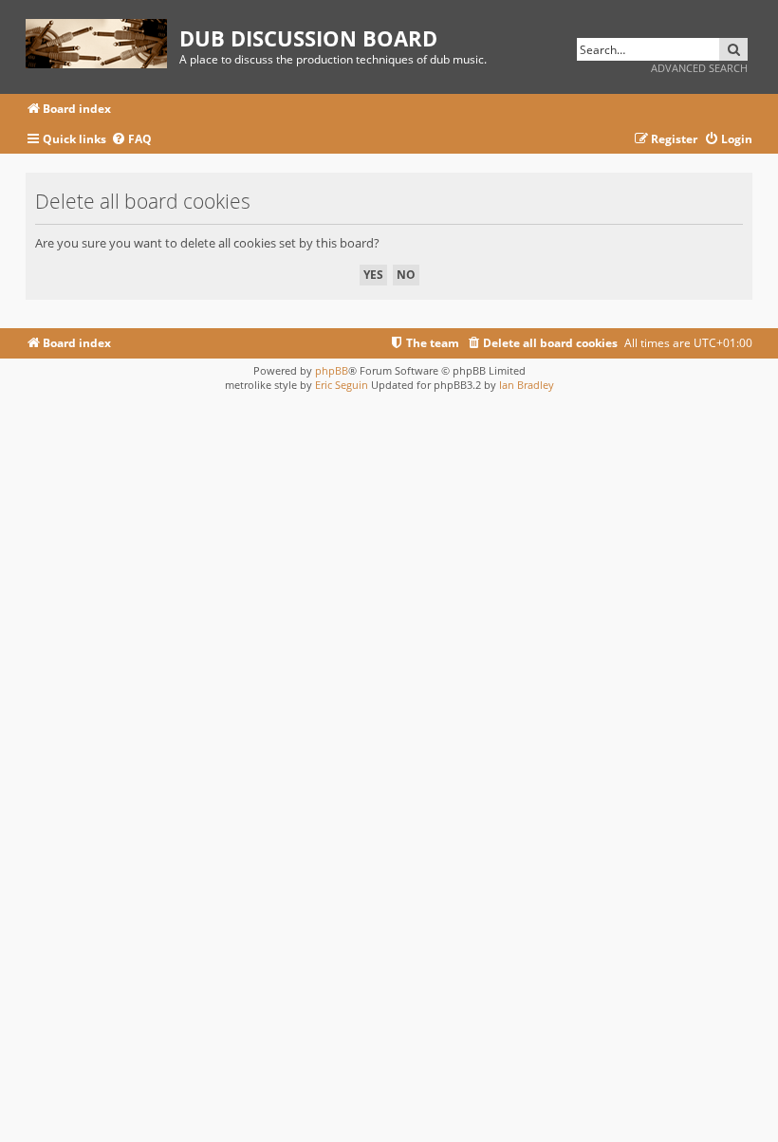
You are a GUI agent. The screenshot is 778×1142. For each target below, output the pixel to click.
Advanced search (699, 68)
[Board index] (102, 40)
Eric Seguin (341, 385)
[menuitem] (131, 140)
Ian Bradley (526, 385)
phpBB (331, 370)
